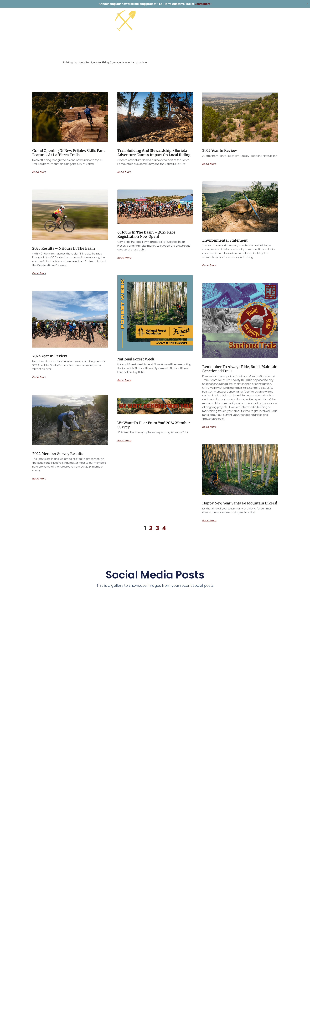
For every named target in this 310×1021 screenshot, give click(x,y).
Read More (39, 172)
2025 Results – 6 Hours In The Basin (63, 248)
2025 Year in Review (219, 150)
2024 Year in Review (49, 356)
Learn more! (203, 3)
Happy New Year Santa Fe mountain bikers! (239, 503)
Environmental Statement (225, 240)
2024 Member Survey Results (57, 453)
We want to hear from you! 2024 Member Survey (153, 425)
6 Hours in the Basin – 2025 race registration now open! (146, 234)
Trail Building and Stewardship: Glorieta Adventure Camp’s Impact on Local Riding (153, 152)
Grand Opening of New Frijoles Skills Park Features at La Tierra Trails (68, 152)
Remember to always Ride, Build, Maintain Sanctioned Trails (239, 368)
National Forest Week (135, 359)
